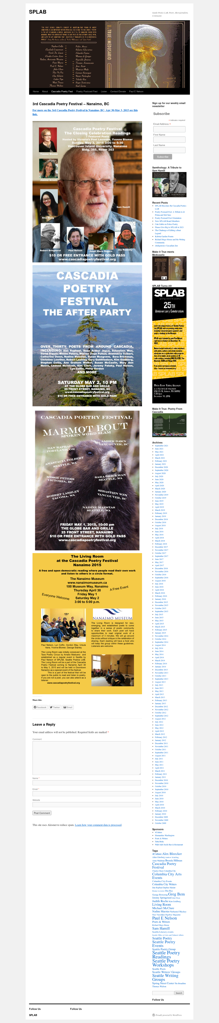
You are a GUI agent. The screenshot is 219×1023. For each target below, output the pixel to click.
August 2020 (160, 473)
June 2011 (159, 761)
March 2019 (160, 510)
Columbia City (170, 870)
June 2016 (159, 586)
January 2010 (160, 813)
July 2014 (159, 648)
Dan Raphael (157, 887)
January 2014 (160, 666)
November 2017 (161, 549)
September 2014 (161, 642)
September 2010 (161, 789)
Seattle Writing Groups (165, 977)
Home (36, 91)
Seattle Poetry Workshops (166, 962)
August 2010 (160, 792)
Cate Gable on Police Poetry (166, 224)
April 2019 (159, 507)
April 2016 (159, 589)
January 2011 (160, 777)
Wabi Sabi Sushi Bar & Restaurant (169, 844)
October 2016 (160, 574)
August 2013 (160, 681)
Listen (104, 91)
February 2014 (161, 663)
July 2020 (159, 476)
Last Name (159, 145)
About (45, 91)
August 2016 (160, 580)
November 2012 (161, 709)
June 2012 (159, 724)
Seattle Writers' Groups (166, 972)
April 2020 (159, 485)
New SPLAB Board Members (167, 221)
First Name (159, 134)
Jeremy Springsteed (161, 897)
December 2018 (161, 519)
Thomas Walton (159, 986)
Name (36, 778)
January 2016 (160, 599)
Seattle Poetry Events (163, 943)
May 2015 (159, 620)
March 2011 (160, 770)
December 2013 (161, 669)
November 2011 (161, 746)
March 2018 (160, 540)
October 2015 (160, 608)
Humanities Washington (164, 835)
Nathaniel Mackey (178, 911)
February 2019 (161, 513)
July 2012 (159, 721)
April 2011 (159, 767)
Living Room (161, 904)
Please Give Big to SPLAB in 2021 (169, 227)
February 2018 (161, 543)
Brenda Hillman (173, 860)
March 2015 (160, 626)
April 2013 (159, 694)
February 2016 (161, 596)
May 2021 (159, 451)
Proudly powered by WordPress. (169, 1015)
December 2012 (161, 706)
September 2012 (161, 715)
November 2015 (161, 605)
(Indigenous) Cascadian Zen (166, 245)
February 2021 (161, 460)
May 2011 (159, 764)
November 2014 (161, 635)
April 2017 (159, 565)
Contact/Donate (118, 91)
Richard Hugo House (160, 925)
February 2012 (161, 737)
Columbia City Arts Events (167, 875)
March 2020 (160, 488)
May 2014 (159, 654)
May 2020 (159, 482)
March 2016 (160, 592)
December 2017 (161, 546)
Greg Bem (176, 894)
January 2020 (160, 491)
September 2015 (161, 611)
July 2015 (159, 614)
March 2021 (160, 457)
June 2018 (159, 531)
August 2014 (160, 645)
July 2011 (159, 758)
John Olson (176, 898)
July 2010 (159, 795)
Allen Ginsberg (158, 857)
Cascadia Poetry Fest (62, 91)
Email (36, 789)
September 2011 (161, 752)
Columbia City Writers (164, 884)
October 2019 (160, 497)
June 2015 (159, 617)
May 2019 (159, 503)
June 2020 (159, 479)
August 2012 (160, 718)
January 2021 (160, 464)
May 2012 (159, 728)
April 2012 (159, 731)
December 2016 (161, 568)
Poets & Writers (161, 838)
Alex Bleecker (172, 853)
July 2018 (159, 528)
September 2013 (161, 678)
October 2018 (160, 522)
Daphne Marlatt (169, 887)
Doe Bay (169, 890)
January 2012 (160, 740)
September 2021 (161, 445)
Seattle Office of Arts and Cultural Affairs (168, 935)
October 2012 (160, 712)
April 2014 (159, 657)
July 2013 (159, 685)
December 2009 (161, 817)
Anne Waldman (158, 860)
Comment (37, 739)
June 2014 (159, 651)
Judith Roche (160, 901)
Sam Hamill (161, 928)
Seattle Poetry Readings (166, 954)
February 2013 (161, 700)
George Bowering (160, 894)
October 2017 (160, 553)
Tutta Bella (159, 841)
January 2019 (160, 516)
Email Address (162, 124)
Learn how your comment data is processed (98, 825)
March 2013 (160, 697)
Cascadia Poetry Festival (164, 865)
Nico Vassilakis (158, 914)
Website (36, 799)
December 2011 (161, 743)
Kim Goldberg (175, 901)
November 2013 (161, 672)
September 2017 (161, 556)
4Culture (158, 832)
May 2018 (159, 534)
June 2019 (159, 500)
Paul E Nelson (136, 91)
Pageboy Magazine (173, 914)
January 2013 (160, 703)
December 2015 (161, 602)
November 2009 (161, 820)
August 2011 (160, 755)
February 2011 (161, 774)
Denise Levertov (158, 891)
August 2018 (160, 525)
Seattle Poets (159, 968)
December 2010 (161, 780)
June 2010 (159, 798)
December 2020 (161, 467)
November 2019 (161, 494)
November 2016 (161, 571)
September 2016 (161, 577)
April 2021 (159, 454)
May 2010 (159, 801)
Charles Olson (157, 871)
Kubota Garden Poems (164, 236)
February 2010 (161, 810)
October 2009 (160, 823)
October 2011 (160, 749)
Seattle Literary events (162, 931)
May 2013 (159, 691)
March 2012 (160, 734)
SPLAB (38, 11)
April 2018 (159, 537)
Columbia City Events (162, 881)
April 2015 (159, 623)
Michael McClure (163, 908)
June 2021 (159, 448)
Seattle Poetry (162, 938)
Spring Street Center (163, 983)
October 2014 (160, 638)
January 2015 (160, 632)
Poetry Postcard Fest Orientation (168, 218)
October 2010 (160, 786)
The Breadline (180, 983)
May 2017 (159, 562)
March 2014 (160, 660)
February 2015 (161, 629)
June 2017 (159, 559)
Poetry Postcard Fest (87, 91)
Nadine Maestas (161, 911)
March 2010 (160, 807)
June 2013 (159, 688)
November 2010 (161, 783)
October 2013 (160, 675)
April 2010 (159, 804)
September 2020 (161, 470)
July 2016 (159, 583)
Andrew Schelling (172, 857)
